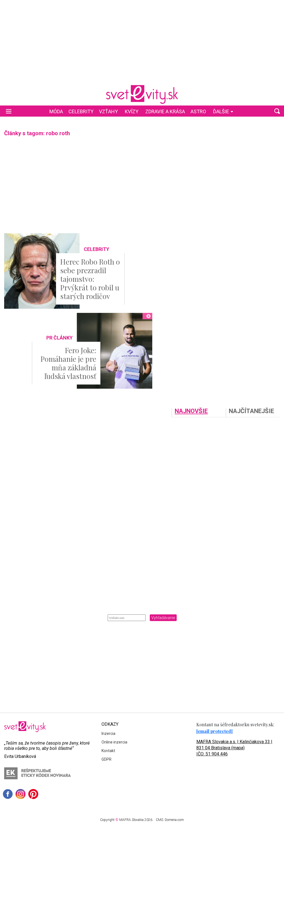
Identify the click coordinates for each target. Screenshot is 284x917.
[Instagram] (21, 794)
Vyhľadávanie (163, 617)
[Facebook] (8, 794)
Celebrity (81, 111)
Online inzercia (114, 742)
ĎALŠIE (221, 111)
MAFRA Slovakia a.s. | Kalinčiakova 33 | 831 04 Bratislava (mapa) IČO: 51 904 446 (234, 748)
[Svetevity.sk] (142, 94)
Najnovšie (191, 411)
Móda (56, 111)
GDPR (106, 759)
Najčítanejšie (251, 411)
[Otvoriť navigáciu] (8, 111)
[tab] (199, 412)
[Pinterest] (33, 794)
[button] (277, 111)
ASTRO (198, 111)
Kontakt (108, 751)
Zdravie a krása (165, 111)
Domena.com (174, 820)
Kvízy (131, 111)
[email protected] (214, 731)
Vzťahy (108, 111)
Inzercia (108, 733)
